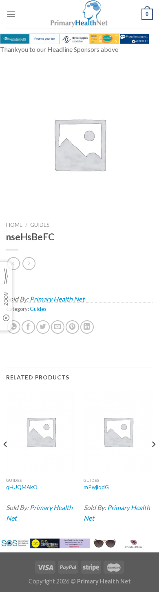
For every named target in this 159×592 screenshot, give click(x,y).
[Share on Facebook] (28, 327)
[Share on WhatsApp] (13, 327)
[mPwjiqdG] (118, 431)
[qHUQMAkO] (40, 431)
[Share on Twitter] (43, 327)
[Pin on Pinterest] (72, 327)
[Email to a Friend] (57, 327)
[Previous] (6, 460)
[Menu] (11, 14)
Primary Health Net (57, 299)
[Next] (153, 460)
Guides (40, 225)
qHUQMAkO (22, 487)
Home (14, 225)
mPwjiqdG (96, 487)
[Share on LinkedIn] (87, 327)
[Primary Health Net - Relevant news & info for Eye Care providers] (79, 14)
